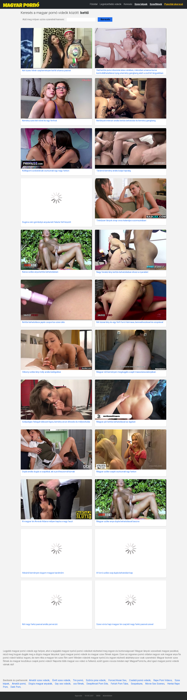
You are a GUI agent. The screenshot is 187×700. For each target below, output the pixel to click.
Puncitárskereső (173, 4)
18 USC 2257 (89, 696)
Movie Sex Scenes (155, 683)
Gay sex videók (63, 683)
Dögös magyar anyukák (40, 683)
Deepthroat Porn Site (97, 683)
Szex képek (141, 4)
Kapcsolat (78, 696)
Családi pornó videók (140, 680)
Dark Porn (16, 686)
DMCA (98, 696)
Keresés (128, 4)
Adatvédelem (107, 696)
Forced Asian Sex (117, 680)
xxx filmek (78, 683)
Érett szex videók (61, 680)
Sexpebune (136, 683)
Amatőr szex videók (39, 680)
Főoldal (93, 4)
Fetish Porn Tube (119, 683)
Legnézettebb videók (110, 4)
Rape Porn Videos (162, 680)
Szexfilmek (156, 4)
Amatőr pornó (19, 683)
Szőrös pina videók (96, 680)
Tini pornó (78, 680)
